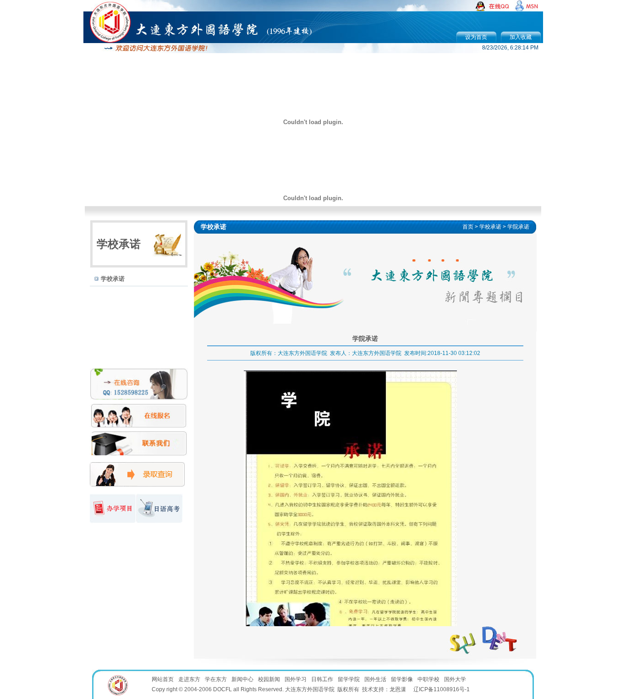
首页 (467, 227)
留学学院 (349, 679)
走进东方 (189, 679)
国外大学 (455, 679)
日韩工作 (322, 679)
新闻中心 (242, 679)
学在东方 (216, 679)
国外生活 (375, 679)
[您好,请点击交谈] (494, 9)
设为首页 (476, 37)
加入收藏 (521, 37)
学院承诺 (518, 227)
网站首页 (163, 679)
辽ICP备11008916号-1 (441, 689)
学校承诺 (113, 278)
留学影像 (402, 679)
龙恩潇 (398, 689)
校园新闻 (269, 679)
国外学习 (296, 679)
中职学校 (428, 679)
